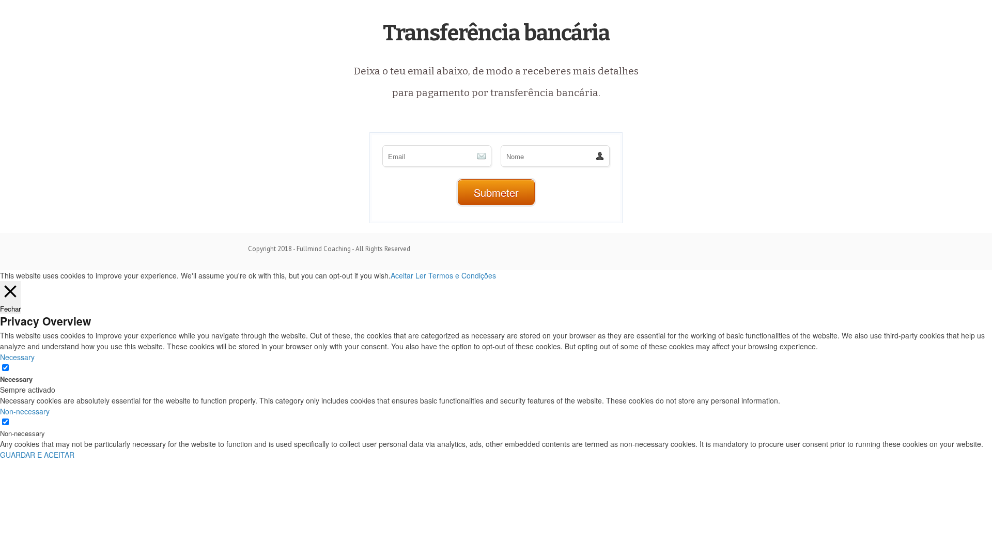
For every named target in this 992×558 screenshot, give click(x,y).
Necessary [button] (17, 357)
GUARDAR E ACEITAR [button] (37, 455)
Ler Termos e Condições (455, 275)
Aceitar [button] (402, 275)
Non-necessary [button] (25, 411)
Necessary (16, 379)
